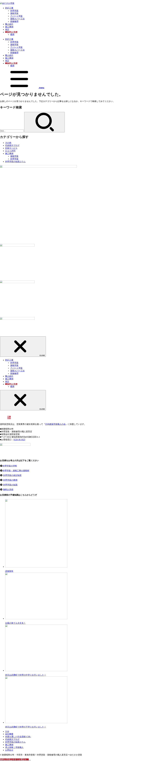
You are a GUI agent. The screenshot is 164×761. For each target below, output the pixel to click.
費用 (12, 34)
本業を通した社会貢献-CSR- (18, 737)
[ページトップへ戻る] (30, 760)
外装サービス (11, 148)
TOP (7, 731)
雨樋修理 (14, 21)
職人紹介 (9, 24)
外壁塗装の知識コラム (15, 161)
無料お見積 (8, 489)
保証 (7, 29)
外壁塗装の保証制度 (12, 475)
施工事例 (9, 27)
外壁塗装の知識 (10, 485)
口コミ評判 (10, 151)
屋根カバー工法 (17, 19)
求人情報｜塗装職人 (14, 747)
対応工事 (9, 8)
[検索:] (12, 131)
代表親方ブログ (12, 145)
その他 (8, 143)
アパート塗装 (16, 16)
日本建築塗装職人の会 (55, 424)
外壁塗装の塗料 (10, 466)
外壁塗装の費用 (10, 480)
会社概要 (9, 734)
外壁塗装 (14, 11)
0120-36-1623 (19, 440)
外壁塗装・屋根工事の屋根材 (16, 470)
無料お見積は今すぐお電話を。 (14, 759)
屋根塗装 (14, 13)
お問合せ (9, 750)
